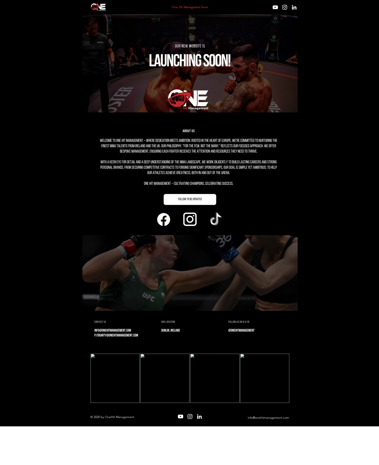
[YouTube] (275, 7)
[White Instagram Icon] (284, 7)
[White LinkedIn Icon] (294, 7)
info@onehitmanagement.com (268, 418)
